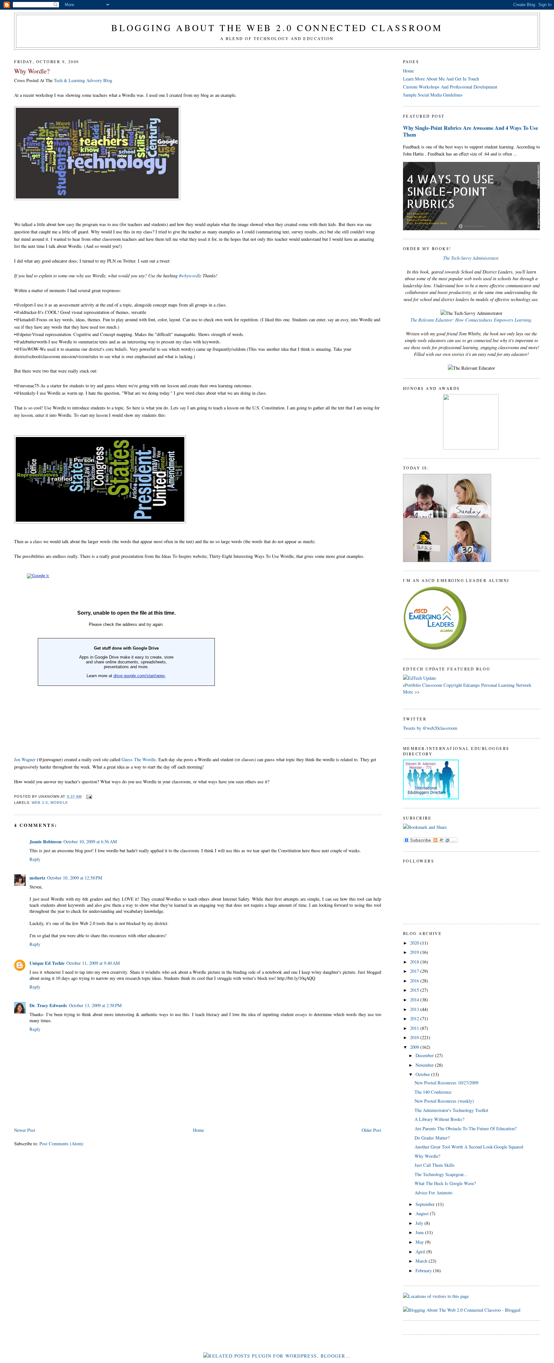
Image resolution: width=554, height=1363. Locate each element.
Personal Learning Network (506, 685)
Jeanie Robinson (45, 841)
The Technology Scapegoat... (441, 1174)
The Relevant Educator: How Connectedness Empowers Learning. (471, 320)
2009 (415, 1047)
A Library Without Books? (439, 1119)
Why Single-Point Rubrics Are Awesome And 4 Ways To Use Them (470, 131)
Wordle (59, 802)
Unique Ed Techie (46, 963)
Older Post (371, 1130)
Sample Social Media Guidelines (433, 95)
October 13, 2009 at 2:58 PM (95, 1005)
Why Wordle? (32, 71)
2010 (415, 1037)
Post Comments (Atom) (61, 1143)
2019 (415, 952)
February (424, 1270)
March (422, 1261)
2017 (415, 971)
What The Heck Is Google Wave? (445, 1183)
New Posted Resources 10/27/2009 (446, 1083)
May (420, 1242)
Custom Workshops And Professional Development (450, 87)
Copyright (452, 685)
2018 (415, 962)
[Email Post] (88, 796)
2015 (415, 990)
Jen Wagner (25, 759)
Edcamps (471, 685)
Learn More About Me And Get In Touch (441, 79)
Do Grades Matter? (432, 1138)
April (421, 1252)
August (423, 1213)
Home (198, 1130)
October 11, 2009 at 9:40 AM (93, 963)
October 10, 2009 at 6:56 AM (90, 841)
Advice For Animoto (433, 1193)
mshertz (37, 877)
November (425, 1065)
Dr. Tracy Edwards (48, 1005)
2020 (415, 943)
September (426, 1204)
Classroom (432, 685)
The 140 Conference (433, 1092)
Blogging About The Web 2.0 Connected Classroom (277, 27)
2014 (415, 1000)
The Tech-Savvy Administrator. (471, 258)
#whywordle (191, 276)
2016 (415, 981)
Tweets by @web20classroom (430, 728)
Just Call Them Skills (435, 1165)
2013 (415, 1009)
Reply (34, 859)
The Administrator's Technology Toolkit (451, 1110)
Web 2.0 (40, 802)
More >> (411, 692)
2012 (415, 1018)
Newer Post (24, 1130)
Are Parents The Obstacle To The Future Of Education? (465, 1128)
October (423, 1074)
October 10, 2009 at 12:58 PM (74, 878)
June (420, 1232)
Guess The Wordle (139, 759)
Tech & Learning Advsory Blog (83, 80)
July (420, 1223)
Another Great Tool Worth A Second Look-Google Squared (469, 1147)
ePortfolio (412, 685)
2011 (415, 1028)
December (425, 1055)
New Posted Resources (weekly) (444, 1101)
